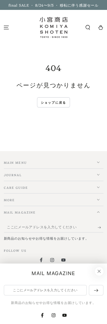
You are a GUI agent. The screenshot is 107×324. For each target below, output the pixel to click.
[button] (87, 27)
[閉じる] (99, 271)
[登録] (100, 227)
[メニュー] (6, 27)
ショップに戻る (53, 102)
